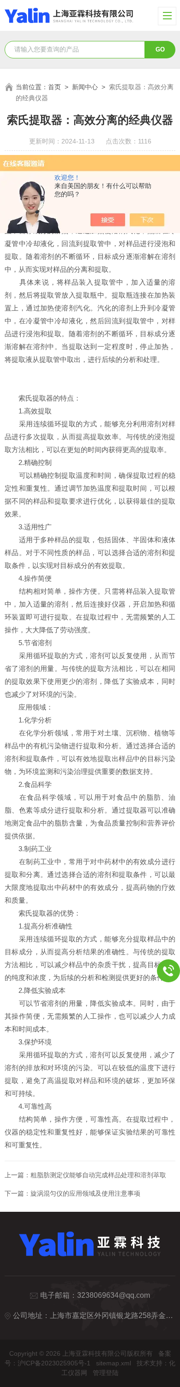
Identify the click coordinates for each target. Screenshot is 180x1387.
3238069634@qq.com (113, 1295)
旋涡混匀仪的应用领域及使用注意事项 (85, 1193)
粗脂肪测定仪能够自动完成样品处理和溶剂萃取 (98, 1175)
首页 (54, 87)
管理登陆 (106, 1372)
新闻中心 (85, 87)
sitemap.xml (113, 1363)
